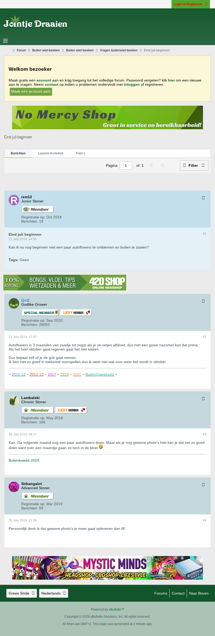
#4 (204, 520)
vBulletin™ (116, 609)
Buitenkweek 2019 (24, 460)
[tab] (18, 153)
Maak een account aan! (30, 91)
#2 (204, 337)
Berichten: (29, 221)
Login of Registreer (188, 4)
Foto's (80, 153)
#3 (204, 434)
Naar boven (199, 593)
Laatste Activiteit (50, 153)
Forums (160, 593)
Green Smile (19, 593)
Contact (178, 593)
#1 (204, 233)
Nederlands (51, 593)
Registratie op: (33, 217)
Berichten (18, 153)
